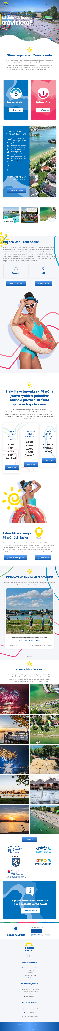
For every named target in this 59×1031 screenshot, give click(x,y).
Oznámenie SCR (30, 996)
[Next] (39, 215)
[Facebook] (25, 956)
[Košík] (49, 4)
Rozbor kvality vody (30, 975)
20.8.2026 (20, 160)
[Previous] (19, 215)
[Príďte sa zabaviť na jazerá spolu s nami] (5, 4)
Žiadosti (30, 973)
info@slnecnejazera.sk (31, 1016)
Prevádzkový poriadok (30, 968)
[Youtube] (33, 956)
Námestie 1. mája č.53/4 (31, 1009)
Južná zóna (36, 645)
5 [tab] (31, 656)
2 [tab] (28, 656)
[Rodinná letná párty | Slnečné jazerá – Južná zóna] (29, 611)
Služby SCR (30, 970)
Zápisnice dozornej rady (30, 991)
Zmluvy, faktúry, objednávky (30, 989)
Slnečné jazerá (43, 645)
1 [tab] (27, 656)
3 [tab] (29, 656)
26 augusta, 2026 (13, 645)
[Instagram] (29, 956)
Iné (30, 978)
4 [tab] (30, 656)
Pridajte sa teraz (36, 931)
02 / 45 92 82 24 (31, 1013)
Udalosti (50, 645)
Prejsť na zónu (16, 110)
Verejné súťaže (30, 994)
